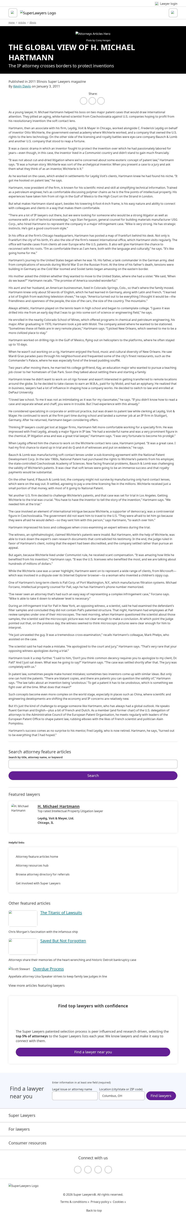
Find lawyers (161, 1095)
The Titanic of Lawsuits (61, 912)
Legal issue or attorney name (72, 1089)
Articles (22, 22)
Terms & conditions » (74, 1202)
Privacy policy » (101, 1202)
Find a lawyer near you (93, 1051)
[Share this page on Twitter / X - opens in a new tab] (92, 101)
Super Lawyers (22, 1115)
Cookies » (119, 1202)
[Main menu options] (13, 13)
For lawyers (19, 1129)
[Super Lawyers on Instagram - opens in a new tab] (88, 1169)
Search (93, 775)
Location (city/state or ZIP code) (121, 1089)
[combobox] (93, 764)
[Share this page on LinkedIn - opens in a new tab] (101, 101)
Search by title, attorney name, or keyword (36, 757)
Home (12, 22)
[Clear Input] (173, 764)
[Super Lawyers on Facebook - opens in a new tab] (77, 1169)
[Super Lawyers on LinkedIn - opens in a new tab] (108, 1169)
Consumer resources (27, 1142)
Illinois (33, 22)
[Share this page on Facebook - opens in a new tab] (83, 101)
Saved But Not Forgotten (63, 940)
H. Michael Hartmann (59, 806)
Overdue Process (48, 968)
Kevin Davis (22, 86)
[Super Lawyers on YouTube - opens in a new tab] (98, 1169)
